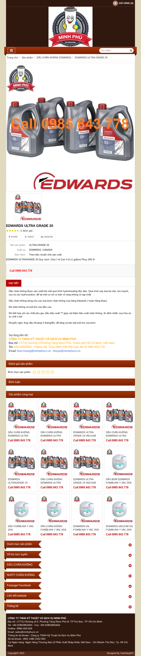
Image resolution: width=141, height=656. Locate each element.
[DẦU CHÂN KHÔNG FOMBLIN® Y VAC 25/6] (54, 509)
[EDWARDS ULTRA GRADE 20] (70, 127)
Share (14, 237)
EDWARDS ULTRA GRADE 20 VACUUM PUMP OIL (84, 435)
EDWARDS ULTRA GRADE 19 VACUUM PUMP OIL (84, 482)
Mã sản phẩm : (18, 245)
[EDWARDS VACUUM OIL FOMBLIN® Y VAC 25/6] (119, 509)
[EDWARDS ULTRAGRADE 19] (21, 462)
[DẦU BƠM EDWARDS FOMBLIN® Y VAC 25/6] (119, 462)
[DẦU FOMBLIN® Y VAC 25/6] (21, 509)
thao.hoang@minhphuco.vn (34, 350)
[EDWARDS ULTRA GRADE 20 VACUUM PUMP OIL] (86, 415)
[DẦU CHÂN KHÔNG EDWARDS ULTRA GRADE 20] (21, 415)
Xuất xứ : (22, 249)
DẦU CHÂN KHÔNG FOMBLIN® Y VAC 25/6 (53, 528)
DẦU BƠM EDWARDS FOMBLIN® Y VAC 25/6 (119, 481)
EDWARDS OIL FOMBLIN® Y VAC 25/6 (86, 528)
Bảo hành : (21, 254)
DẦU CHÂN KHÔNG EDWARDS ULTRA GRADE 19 (51, 482)
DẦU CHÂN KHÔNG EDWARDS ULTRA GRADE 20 (19, 435)
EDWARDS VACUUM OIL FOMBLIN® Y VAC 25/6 (119, 528)
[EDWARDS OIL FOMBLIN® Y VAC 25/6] (86, 509)
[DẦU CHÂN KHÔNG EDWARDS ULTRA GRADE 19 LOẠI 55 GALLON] (119, 415)
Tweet (30, 237)
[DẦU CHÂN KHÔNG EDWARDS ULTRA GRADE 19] (54, 462)
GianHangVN (126, 653)
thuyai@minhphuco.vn (66, 350)
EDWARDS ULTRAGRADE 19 (18, 481)
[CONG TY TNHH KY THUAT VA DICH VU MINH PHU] (70, 46)
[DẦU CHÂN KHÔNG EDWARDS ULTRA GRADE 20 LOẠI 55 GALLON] (54, 415)
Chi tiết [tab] (14, 283)
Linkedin (48, 237)
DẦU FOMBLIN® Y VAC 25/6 (21, 528)
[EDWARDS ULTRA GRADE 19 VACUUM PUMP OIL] (86, 462)
